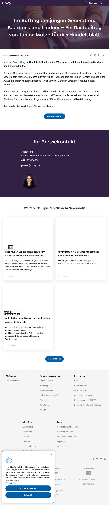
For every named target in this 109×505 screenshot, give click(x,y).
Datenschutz (62, 446)
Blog (76, 381)
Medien (43, 410)
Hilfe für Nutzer (80, 390)
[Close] (51, 455)
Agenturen (44, 405)
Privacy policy (10, 483)
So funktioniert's (12, 381)
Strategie (43, 400)
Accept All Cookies (28, 488)
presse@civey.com (31, 165)
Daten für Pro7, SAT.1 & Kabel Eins (88, 405)
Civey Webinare (80, 386)
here (19, 480)
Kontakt (60, 422)
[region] (28, 477)
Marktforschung (46, 390)
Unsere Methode (29, 427)
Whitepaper (27, 432)
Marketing (44, 386)
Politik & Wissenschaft (49, 395)
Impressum (61, 441)
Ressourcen (79, 376)
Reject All (28, 495)
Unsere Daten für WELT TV (85, 400)
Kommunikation (46, 381)
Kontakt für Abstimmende (67, 436)
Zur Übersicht (54, 359)
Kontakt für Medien (65, 432)
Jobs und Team (29, 446)
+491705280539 (30, 160)
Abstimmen (11, 376)
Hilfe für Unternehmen (83, 395)
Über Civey (28, 422)
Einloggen (93, 3)
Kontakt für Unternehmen (67, 427)
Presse (26, 436)
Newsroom (27, 441)
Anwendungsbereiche (50, 376)
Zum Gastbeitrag (54, 116)
